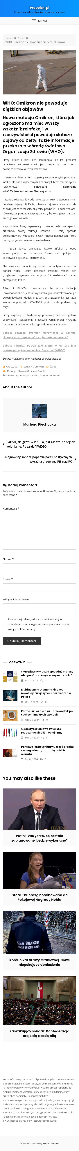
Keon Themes (51, 1143)
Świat (53, 366)
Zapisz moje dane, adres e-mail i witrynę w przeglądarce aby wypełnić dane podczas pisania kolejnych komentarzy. (38, 624)
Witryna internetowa (16, 599)
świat (41, 371)
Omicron (32, 371)
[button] (39, 21)
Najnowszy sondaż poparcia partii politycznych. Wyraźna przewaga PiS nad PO (39, 459)
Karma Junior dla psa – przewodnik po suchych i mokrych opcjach (47, 713)
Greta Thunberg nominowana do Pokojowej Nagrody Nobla (39, 897)
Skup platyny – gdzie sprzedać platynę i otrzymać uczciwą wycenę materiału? (48, 673)
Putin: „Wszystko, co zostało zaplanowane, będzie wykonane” (39, 838)
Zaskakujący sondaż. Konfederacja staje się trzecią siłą (39, 1033)
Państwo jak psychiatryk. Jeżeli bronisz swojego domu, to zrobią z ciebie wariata (47, 750)
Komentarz (11, 508)
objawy (22, 371)
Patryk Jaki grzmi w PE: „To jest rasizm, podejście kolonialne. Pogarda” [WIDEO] (41, 444)
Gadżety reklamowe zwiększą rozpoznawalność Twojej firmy (41, 730)
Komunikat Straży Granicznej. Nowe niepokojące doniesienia (39, 962)
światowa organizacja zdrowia (20, 375)
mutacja (12, 371)
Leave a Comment (34, 367)
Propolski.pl (39, 7)
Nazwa (8, 559)
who (42, 375)
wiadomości (53, 375)
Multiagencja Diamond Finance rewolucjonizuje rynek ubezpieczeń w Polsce (46, 693)
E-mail (8, 579)
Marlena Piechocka (39, 424)
